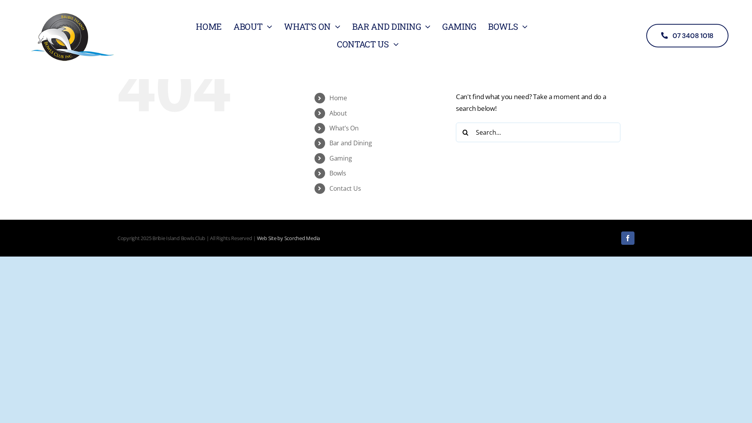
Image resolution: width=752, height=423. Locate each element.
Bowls (337, 173)
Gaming (340, 158)
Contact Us (345, 188)
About (338, 113)
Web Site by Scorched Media (288, 238)
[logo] (72, 11)
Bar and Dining (350, 143)
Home (338, 98)
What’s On (344, 128)
